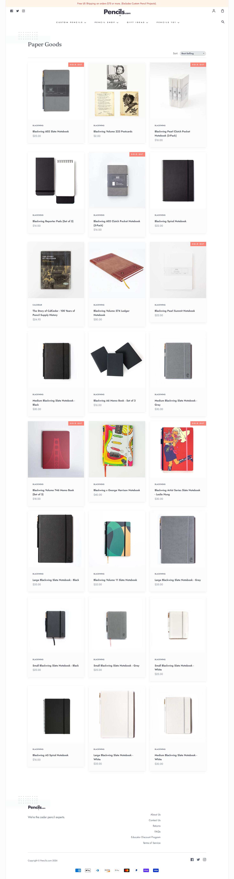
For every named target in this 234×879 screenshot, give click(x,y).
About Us (155, 814)
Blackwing (38, 125)
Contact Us (154, 820)
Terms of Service (151, 843)
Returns (156, 826)
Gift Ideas (136, 22)
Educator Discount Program (145, 837)
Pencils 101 (167, 22)
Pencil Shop (106, 22)
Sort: (176, 53)
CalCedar (37, 305)
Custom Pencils (70, 22)
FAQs (157, 831)
